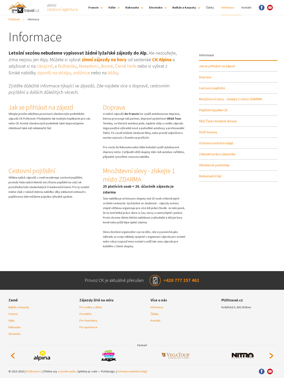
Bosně (107, 66)
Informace (227, 7)
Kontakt (246, 7)
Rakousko (132, 7)
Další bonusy (208, 132)
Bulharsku (67, 66)
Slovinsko (156, 7)
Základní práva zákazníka (217, 154)
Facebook (261, 7)
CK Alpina (162, 59)
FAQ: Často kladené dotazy (218, 121)
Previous (13, 356)
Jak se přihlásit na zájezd (217, 66)
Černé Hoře (125, 66)
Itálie (112, 7)
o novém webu (67, 371)
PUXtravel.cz (34, 371)
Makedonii (89, 66)
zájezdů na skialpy (54, 73)
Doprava (205, 77)
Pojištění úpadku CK (213, 110)
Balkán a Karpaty (184, 7)
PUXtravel (14, 19)
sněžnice (81, 73)
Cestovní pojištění (212, 88)
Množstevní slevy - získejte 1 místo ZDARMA (230, 99)
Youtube (270, 7)
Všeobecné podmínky (214, 165)
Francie (93, 7)
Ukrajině (45, 66)
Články (210, 7)
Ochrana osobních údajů (216, 143)
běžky (113, 73)
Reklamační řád (210, 176)
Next (271, 356)
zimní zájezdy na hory (104, 59)
